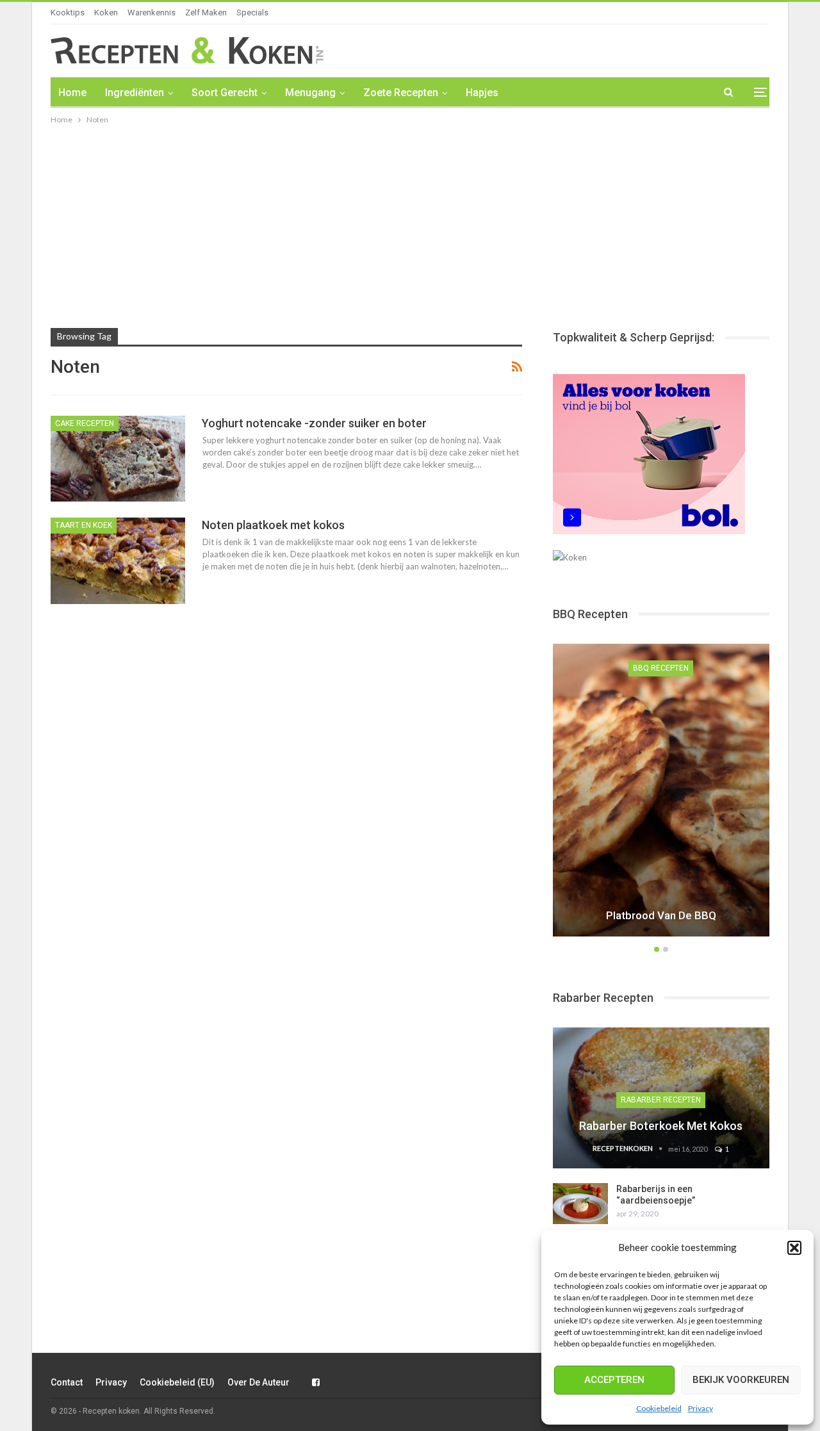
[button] (794, 1247)
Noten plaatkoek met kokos (273, 525)
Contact (67, 1382)
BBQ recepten (661, 668)
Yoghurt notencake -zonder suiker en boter (314, 423)
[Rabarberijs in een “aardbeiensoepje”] (580, 1203)
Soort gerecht (225, 92)
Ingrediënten (134, 92)
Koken (106, 12)
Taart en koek (83, 525)
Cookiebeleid (659, 1408)
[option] (661, 792)
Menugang (310, 92)
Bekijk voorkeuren (741, 1380)
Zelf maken (206, 12)
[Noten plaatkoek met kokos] (118, 560)
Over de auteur (258, 1382)
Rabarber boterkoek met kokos (660, 1126)
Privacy (700, 1408)
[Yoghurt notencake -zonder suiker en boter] (118, 459)
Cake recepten (84, 423)
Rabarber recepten (661, 1099)
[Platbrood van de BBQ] (661, 790)
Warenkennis (151, 12)
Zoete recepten (400, 92)
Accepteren (614, 1380)
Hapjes (482, 92)
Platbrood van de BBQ (661, 915)
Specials (252, 12)
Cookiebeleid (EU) (177, 1382)
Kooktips (68, 12)
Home (72, 92)
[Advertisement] (410, 223)
